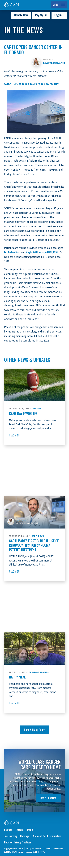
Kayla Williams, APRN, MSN (42, 252)
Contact (8, 830)
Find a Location (48, 798)
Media (30, 830)
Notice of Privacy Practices (17, 842)
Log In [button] (58, 15)
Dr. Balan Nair (12, 252)
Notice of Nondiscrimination (47, 836)
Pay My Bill (41, 15)
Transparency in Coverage (16, 836)
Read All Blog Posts (34, 730)
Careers (19, 830)
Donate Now (21, 15)
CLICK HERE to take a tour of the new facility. (31, 84)
